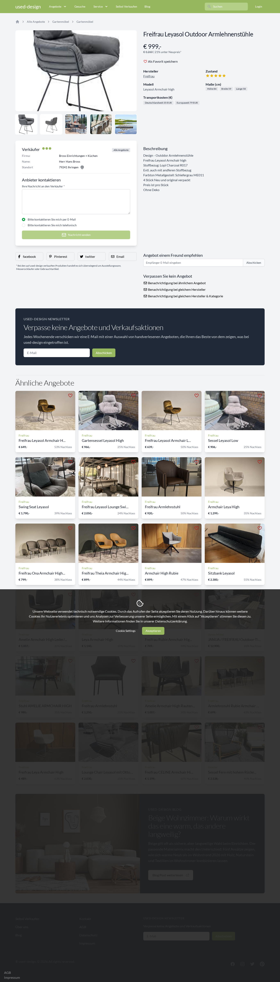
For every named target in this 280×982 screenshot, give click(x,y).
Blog (147, 6)
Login (258, 6)
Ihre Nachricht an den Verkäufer (43, 186)
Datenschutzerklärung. (171, 621)
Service (98, 6)
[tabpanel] (76, 70)
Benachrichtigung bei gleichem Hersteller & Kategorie (185, 296)
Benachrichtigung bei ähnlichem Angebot (176, 283)
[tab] (26, 124)
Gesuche (79, 6)
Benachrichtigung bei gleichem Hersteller (176, 289)
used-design (28, 6)
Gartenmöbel (60, 21)
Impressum (12, 977)
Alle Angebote (36, 21)
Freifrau (149, 76)
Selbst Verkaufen (126, 6)
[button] (29, 256)
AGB (7, 972)
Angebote (55, 6)
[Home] (17, 22)
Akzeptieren (153, 630)
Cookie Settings (125, 630)
